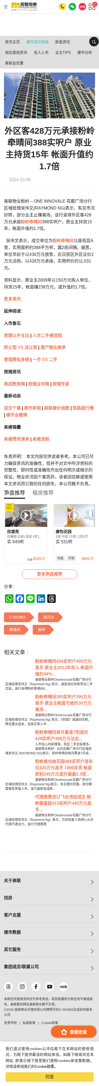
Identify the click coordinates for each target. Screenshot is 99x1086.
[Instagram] (22, 986)
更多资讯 (12, 299)
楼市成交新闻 (37, 42)
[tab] (14, 493)
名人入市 (41, 52)
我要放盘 (78, 1032)
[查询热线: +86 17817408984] (62, 6)
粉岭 (25, 222)
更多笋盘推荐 (49, 574)
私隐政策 (29, 1023)
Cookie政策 (44, 1066)
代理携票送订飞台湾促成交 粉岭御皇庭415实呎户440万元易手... (63, 803)
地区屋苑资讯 (16, 52)
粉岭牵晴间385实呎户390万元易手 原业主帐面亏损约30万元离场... (63, 703)
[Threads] (8, 986)
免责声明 (10, 1023)
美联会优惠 (14, 63)
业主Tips (63, 52)
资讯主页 (12, 42)
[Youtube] (49, 986)
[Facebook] (35, 986)
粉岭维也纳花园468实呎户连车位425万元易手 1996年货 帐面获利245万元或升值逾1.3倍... (64, 767)
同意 (49, 1077)
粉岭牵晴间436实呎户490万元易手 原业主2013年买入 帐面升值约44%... (64, 667)
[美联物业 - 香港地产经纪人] (24, 6)
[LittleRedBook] (63, 986)
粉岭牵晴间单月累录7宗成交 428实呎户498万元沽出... (61, 735)
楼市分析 (84, 52)
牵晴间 (35, 222)
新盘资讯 (62, 42)
